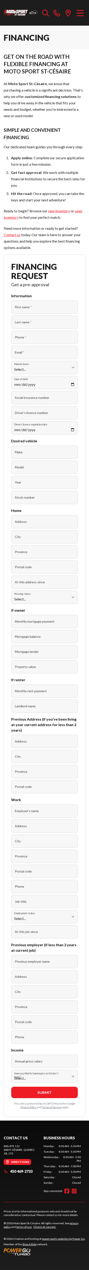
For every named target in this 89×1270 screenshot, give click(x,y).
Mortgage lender (27, 652)
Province (21, 552)
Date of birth (21, 379)
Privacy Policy (29, 1107)
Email (19, 352)
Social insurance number (32, 398)
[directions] (68, 13)
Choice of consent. (44, 1227)
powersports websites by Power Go (63, 1238)
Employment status (24, 913)
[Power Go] (44, 1251)
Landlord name (25, 706)
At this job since (26, 932)
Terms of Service (52, 1107)
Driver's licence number (31, 413)
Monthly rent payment (31, 691)
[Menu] (80, 12)
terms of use (24, 1227)
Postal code (23, 567)
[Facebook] (67, 1191)
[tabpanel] (62, 1164)
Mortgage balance (28, 636)
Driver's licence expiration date (30, 424)
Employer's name (27, 811)
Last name (23, 322)
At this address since (30, 582)
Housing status (22, 593)
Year (18, 482)
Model (19, 467)
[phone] (56, 13)
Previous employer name (32, 961)
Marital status (21, 363)
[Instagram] (74, 1191)
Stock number (25, 497)
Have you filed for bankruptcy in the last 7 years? (36, 1075)
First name (23, 307)
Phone (20, 337)
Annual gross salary (28, 1061)
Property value (25, 667)
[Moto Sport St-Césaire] (21, 12)
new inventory (59, 211)
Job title (20, 901)
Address (21, 522)
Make (19, 452)
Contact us (12, 234)
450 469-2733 (21, 1171)
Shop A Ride (29, 1244)
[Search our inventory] (45, 13)
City (18, 537)
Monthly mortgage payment (35, 621)
